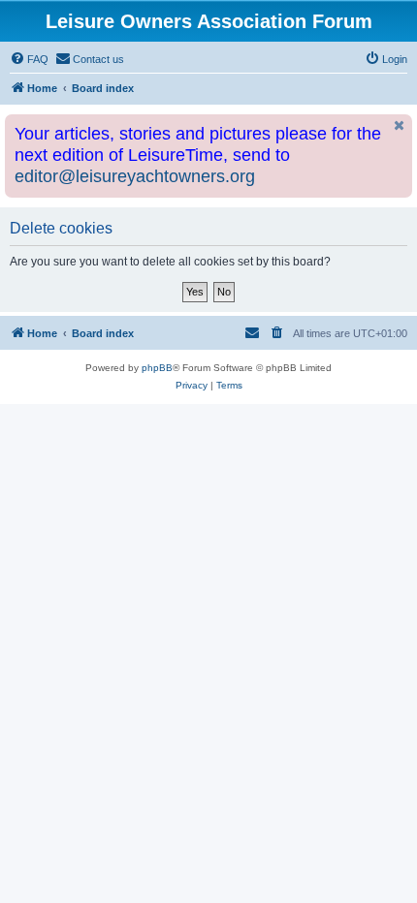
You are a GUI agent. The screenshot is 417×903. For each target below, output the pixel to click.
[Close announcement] (399, 125)
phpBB (157, 367)
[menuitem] (29, 59)
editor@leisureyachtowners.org (135, 176)
